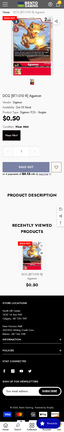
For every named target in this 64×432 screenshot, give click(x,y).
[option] (32, 45)
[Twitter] (30, 371)
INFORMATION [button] (12, 339)
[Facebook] (4, 371)
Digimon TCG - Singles (33, 112)
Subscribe (49, 391)
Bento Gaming (26, 407)
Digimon (17, 102)
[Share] (56, 21)
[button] (50, 4)
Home (6, 12)
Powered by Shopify (44, 407)
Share (56, 21)
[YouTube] (21, 371)
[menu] (5, 4)
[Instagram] (13, 371)
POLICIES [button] (8, 350)
